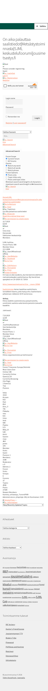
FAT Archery (10, 624)
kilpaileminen (37, 581)
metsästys (8, 592)
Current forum (13, 159)
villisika (27, 605)
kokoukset (15, 585)
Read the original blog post (14, 216)
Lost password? (20, 123)
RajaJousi (9, 651)
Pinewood (10, 642)
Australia (7, 567)
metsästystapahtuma (23, 592)
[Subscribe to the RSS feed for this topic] (24, 207)
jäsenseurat (16, 580)
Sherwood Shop (12, 656)
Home (5, 197)
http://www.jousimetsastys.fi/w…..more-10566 (21, 284)
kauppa (24, 581)
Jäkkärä (36, 577)
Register (9, 123)
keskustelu (30, 581)
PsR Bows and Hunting (15, 647)
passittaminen (7, 597)
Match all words (14, 168)
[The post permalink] (24, 268)
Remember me (14, 116)
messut (37, 589)
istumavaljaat (13, 572)
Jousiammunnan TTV (14, 633)
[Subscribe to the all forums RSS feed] (24, 362)
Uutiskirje (35, 602)
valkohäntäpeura (10, 605)
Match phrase (13, 170)
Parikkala (38, 593)
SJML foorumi (11, 602)
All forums (12, 161)
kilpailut (7, 584)
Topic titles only (14, 177)
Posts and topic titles (16, 179)
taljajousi (25, 602)
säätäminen (18, 602)
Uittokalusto (11, 660)
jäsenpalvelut (7, 581)
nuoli (33, 593)
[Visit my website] (24, 256)
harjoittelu (22, 567)
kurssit (7, 588)
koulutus (22, 584)
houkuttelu (40, 567)
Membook (30, 589)
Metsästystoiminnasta (27, 199)
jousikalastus (21, 572)
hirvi (28, 567)
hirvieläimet (33, 567)
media (26, 589)
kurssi (41, 584)
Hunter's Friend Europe (15, 629)
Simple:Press (9, 500)
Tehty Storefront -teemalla (14, 678)
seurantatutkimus (17, 597)
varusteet (21, 605)
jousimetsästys (21, 576)
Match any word (14, 165)
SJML (24, 597)
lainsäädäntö (17, 588)
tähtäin (30, 602)
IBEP (5, 571)
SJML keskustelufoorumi (10, 198)
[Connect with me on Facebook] (24, 258)
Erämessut (13, 567)
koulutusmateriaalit (33, 585)
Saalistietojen (8, 289)
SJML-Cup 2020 (32, 597)
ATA (4, 567)
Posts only (12, 175)
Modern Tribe (11, 638)
